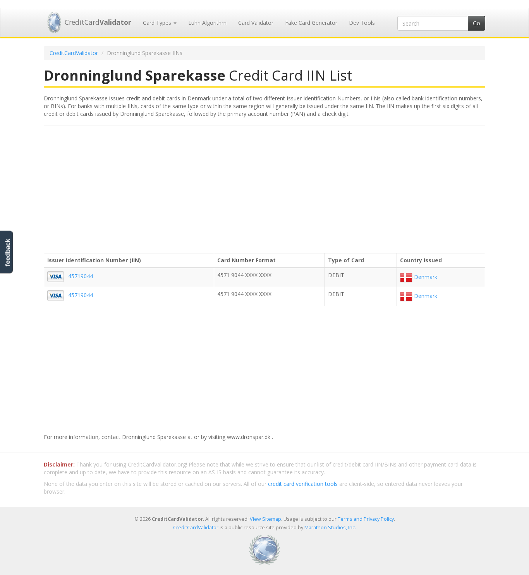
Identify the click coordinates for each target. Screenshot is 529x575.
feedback (7, 252)
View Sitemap (265, 519)
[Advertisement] (264, 188)
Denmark (424, 277)
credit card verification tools (303, 483)
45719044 (80, 276)
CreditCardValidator (74, 53)
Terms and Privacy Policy (366, 519)
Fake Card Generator (311, 22)
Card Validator (255, 22)
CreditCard (98, 22)
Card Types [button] (158, 22)
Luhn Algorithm (207, 22)
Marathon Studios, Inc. (330, 527)
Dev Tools (362, 22)
